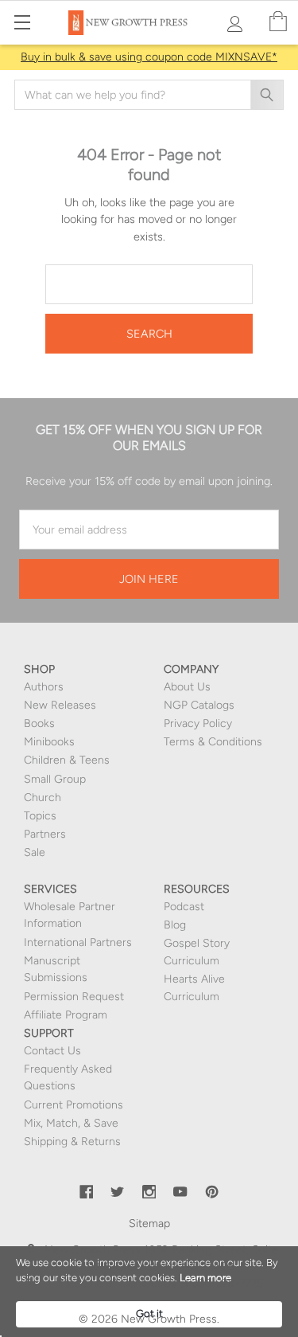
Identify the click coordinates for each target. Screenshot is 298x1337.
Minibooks (49, 742)
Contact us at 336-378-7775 (190, 1283)
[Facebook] (86, 1192)
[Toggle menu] (22, 22)
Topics (40, 816)
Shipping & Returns (72, 1141)
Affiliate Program (65, 1015)
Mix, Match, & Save (71, 1123)
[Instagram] (149, 1192)
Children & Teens (67, 760)
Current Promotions (73, 1105)
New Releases (60, 705)
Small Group (55, 779)
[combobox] (149, 95)
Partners (45, 834)
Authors (44, 687)
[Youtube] (180, 1192)
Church (42, 797)
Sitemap (149, 1223)
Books (39, 723)
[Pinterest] (212, 1192)
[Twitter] (117, 1192)
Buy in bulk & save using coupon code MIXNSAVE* (149, 57)
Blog (175, 925)
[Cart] (278, 22)
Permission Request (74, 996)
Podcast (184, 906)
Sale (34, 852)
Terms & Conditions (213, 742)
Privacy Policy (198, 723)
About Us (187, 687)
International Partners (78, 942)
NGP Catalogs (199, 705)
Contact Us (52, 1050)
